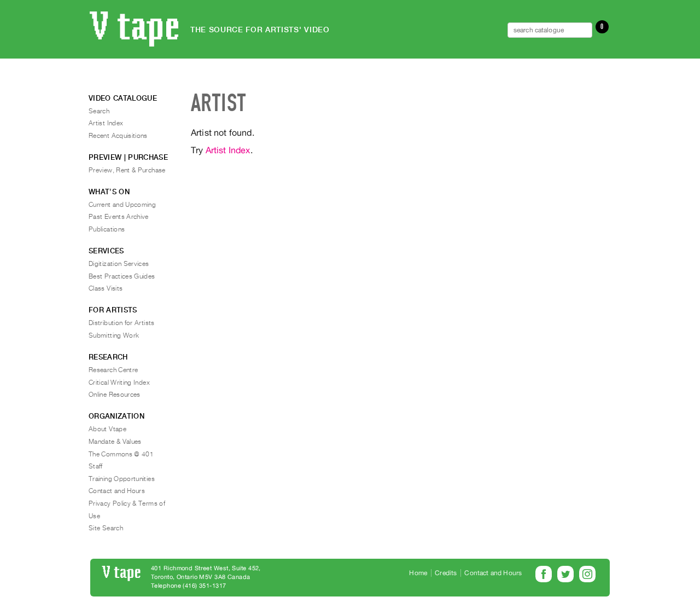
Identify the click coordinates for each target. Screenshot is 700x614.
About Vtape (107, 429)
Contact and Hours (117, 491)
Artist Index (228, 150)
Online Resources (115, 394)
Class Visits (105, 288)
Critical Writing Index (119, 382)
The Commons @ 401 (121, 454)
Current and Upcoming (122, 204)
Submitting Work (114, 335)
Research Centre (113, 370)
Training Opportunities (122, 479)
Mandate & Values (115, 441)
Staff (96, 466)
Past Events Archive (119, 217)
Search (99, 111)
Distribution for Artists (122, 323)
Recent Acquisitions (118, 136)
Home (418, 573)
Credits (446, 573)
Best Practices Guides (122, 276)
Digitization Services (119, 264)
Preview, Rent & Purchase (127, 170)
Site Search (106, 528)
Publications (107, 229)
